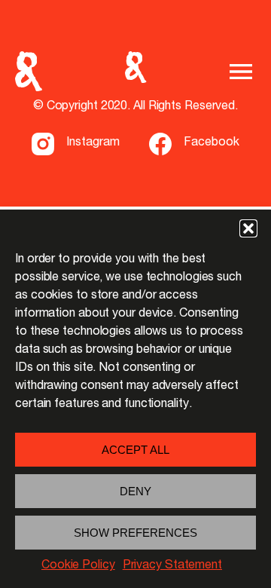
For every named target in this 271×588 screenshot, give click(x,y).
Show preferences (135, 532)
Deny (135, 491)
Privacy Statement (172, 566)
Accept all (135, 449)
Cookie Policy (78, 566)
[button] (248, 228)
